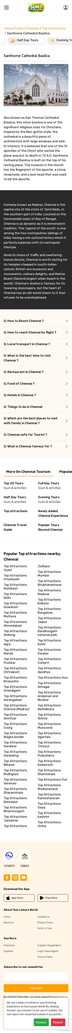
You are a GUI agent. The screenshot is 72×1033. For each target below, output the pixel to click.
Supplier (8, 951)
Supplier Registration (49, 945)
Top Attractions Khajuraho (15, 679)
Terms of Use (44, 928)
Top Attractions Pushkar (15, 660)
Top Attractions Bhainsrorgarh (15, 809)
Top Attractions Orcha (49, 824)
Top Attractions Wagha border (15, 735)
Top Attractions (53, 28)
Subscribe (36, 988)
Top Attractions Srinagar (49, 685)
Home (9, 28)
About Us (9, 922)
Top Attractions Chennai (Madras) (16, 707)
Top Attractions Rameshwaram (49, 796)
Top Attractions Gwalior (49, 651)
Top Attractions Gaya (49, 805)
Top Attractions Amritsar (15, 716)
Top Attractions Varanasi (15, 781)
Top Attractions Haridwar (15, 744)
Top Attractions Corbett (49, 660)
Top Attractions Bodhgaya (15, 772)
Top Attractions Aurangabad (15, 698)
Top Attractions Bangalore (49, 610)
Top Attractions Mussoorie (49, 725)
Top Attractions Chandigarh (15, 688)
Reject (58, 1022)
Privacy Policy (45, 922)
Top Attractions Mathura (15, 614)
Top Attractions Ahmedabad (15, 623)
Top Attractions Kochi (49, 642)
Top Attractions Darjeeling (15, 753)
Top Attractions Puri (52, 779)
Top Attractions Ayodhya (49, 670)
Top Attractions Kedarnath (49, 763)
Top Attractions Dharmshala (49, 772)
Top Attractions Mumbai (49, 573)
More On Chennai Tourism (28, 471)
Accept (41, 1022)
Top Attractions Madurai (49, 592)
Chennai (33, 28)
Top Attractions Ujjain (15, 568)
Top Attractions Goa (53, 677)
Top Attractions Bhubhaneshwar (50, 583)
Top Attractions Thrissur (49, 744)
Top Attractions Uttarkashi (15, 577)
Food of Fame (45, 956)
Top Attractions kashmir (49, 814)
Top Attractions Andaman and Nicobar (49, 696)
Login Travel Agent (47, 951)
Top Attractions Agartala (49, 735)
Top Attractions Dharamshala (15, 790)
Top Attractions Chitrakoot (15, 670)
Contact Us (43, 916)
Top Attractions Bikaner (15, 763)
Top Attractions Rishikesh (15, 586)
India (19, 28)
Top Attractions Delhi (15, 596)
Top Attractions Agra (15, 642)
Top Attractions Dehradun (15, 800)
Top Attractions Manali (15, 651)
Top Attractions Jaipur (49, 620)
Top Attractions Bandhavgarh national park (49, 631)
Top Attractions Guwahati (15, 605)
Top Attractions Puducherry (49, 753)
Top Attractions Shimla (49, 716)
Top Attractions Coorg (15, 725)
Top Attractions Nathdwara (49, 707)
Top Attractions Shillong (15, 633)
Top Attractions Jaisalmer (15, 818)
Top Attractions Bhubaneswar (49, 787)
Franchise (9, 945)
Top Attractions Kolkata (49, 601)
